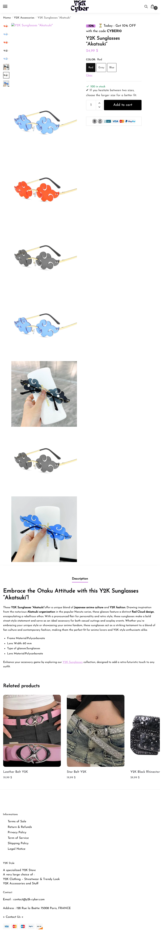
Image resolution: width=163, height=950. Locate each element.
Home (7, 17)
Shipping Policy (18, 843)
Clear (89, 75)
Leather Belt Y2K (15, 772)
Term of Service (18, 838)
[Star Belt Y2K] (95, 731)
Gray (101, 67)
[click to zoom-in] (44, 56)
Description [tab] (80, 578)
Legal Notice (16, 849)
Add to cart (122, 105)
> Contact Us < (13, 917)
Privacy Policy (17, 832)
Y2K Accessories (24, 17)
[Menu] (9, 7)
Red (90, 67)
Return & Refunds (20, 827)
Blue (111, 67)
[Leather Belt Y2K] (32, 731)
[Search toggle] (146, 6)
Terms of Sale (17, 821)
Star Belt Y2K (76, 772)
